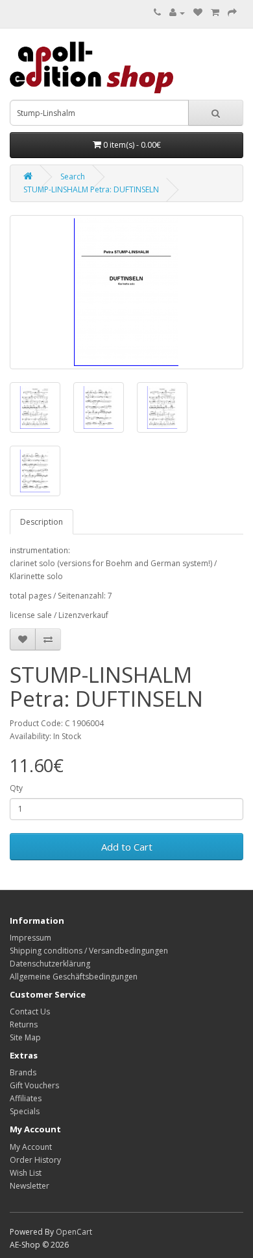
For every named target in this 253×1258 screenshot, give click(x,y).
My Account (31, 1146)
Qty (16, 788)
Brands (23, 1072)
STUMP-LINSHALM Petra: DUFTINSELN (91, 189)
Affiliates (26, 1098)
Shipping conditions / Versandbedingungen (89, 950)
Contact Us (30, 1011)
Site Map (25, 1037)
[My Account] (177, 12)
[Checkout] (232, 12)
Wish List (26, 1172)
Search (72, 176)
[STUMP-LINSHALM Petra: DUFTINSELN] (126, 292)
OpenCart (74, 1231)
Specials (25, 1111)
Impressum (30, 937)
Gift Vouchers (34, 1085)
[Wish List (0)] (197, 12)
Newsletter (29, 1185)
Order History (35, 1159)
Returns (24, 1024)
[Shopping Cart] (215, 12)
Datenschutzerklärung (50, 963)
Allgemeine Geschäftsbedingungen (74, 976)
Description (41, 521)
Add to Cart (126, 846)
